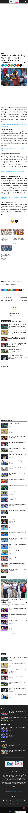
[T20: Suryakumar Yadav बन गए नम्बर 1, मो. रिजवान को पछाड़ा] (4, 729)
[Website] (17, 804)
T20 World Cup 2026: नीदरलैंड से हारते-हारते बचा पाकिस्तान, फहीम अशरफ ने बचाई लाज (17, 326)
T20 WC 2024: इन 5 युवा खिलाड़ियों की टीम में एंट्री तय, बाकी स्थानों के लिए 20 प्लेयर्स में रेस (7, 299)
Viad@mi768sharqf (5, 62)
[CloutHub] (6, 800)
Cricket (6, 22)
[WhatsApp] (11, 65)
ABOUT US (24, 810)
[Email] (20, 65)
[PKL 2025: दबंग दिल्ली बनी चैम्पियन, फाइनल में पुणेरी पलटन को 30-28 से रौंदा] (4, 610)
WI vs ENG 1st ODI (18, 282)
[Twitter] (5, 65)
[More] (23, 65)
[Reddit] (7, 804)
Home (2, 22)
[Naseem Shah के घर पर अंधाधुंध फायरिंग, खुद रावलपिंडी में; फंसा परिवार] (4, 746)
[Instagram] (17, 800)
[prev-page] (2, 362)
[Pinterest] (8, 65)
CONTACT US (10, 811)
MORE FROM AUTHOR (16, 321)
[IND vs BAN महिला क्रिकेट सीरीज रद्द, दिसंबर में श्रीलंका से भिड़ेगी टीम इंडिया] (4, 475)
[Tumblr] (10, 804)
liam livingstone (19, 281)
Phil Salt (3, 282)
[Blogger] (3, 800)
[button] (2, 1)
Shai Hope (8, 282)
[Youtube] (21, 804)
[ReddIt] (17, 65)
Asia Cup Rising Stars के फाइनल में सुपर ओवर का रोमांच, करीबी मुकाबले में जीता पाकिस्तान (17, 351)
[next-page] (4, 362)
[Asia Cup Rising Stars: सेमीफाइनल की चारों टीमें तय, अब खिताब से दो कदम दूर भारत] (4, 506)
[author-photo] (14, 311)
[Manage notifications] (24, 808)
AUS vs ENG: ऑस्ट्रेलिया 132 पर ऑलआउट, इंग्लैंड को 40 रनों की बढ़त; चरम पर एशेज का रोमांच (17, 357)
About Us (11, 789)
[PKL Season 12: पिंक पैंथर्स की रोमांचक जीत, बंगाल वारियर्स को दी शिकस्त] (4, 616)
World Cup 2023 (13, 284)
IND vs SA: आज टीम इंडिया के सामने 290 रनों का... (17, 442)
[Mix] (20, 800)
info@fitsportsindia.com (16, 791)
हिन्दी (17, 811)
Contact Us (16, 789)
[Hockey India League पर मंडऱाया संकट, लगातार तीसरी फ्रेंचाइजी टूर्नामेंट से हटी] (4, 521)
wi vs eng (12, 282)
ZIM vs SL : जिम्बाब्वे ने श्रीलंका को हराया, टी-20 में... (18, 479)
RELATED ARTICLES (6, 321)
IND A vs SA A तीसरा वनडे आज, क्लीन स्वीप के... (17, 510)
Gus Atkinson (7, 281)
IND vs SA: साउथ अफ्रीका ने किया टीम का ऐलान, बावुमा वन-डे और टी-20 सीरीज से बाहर (20, 299)
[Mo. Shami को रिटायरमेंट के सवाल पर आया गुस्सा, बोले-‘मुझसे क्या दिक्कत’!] (4, 713)
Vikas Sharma (3, 602)
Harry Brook (13, 281)
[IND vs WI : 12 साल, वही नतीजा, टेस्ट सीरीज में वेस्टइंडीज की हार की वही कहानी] (6, 232)
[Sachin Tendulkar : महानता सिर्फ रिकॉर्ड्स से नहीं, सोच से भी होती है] (4, 719)
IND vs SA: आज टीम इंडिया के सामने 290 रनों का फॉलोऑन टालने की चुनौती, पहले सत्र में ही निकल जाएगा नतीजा (17, 345)
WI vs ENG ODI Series (5, 284)
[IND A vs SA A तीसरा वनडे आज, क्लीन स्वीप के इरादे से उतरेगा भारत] (4, 512)
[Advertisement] (14, 13)
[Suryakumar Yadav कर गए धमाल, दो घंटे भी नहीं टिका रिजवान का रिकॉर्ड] (4, 735)
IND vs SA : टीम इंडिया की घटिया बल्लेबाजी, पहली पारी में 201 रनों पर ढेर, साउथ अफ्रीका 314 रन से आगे (17, 332)
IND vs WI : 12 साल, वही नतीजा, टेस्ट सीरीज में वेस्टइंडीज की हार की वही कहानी (6, 238)
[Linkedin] (14, 65)
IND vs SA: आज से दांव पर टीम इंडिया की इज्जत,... (17, 467)
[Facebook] (2, 65)
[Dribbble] (10, 800)
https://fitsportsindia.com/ (14, 315)
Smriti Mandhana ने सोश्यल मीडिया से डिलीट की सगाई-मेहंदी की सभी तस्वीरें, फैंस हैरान (16, 339)
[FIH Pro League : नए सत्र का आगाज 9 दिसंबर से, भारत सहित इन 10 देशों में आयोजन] (4, 527)
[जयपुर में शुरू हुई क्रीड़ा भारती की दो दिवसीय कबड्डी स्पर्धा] (14, 588)
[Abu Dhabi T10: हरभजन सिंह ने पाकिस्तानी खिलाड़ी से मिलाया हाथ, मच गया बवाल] (4, 500)
